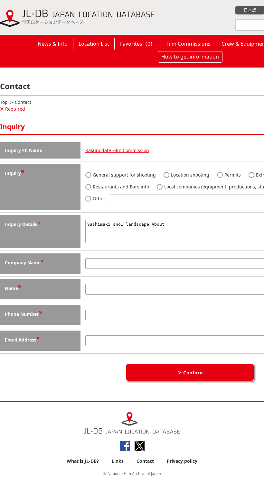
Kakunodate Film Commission (117, 150)
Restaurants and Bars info (120, 187)
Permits (232, 175)
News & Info (53, 43)
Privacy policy (182, 461)
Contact (145, 461)
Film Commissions (188, 43)
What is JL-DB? (83, 461)
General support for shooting (123, 175)
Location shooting (189, 175)
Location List (94, 43)
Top (4, 102)
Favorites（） (138, 43)
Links (118, 461)
